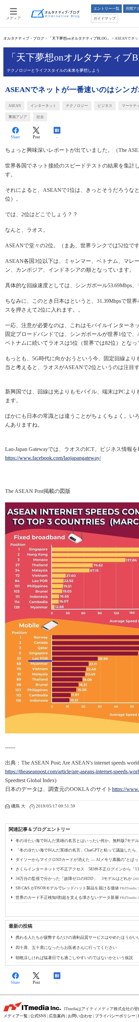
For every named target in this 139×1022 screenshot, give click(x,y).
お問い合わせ (80, 1016)
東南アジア (17, 117)
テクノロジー (77, 106)
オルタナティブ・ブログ (23, 38)
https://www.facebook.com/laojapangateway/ (53, 458)
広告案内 (57, 1016)
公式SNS (38, 1016)
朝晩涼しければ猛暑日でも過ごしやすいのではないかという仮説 (74, 957)
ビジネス (105, 106)
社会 (40, 117)
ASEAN (14, 106)
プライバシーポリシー (115, 1016)
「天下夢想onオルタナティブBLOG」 (79, 38)
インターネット (43, 106)
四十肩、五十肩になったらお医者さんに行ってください (66, 947)
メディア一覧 (15, 1016)
